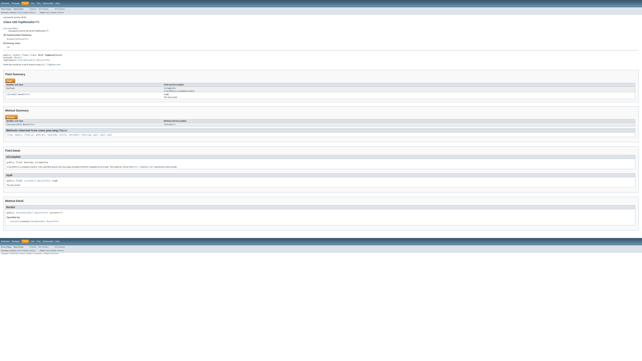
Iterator (11, 124)
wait (95, 135)
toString (86, 135)
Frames (33, 9)
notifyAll (74, 135)
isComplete (170, 88)
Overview (5, 3)
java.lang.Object (10, 28)
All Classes (60, 9)
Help (57, 3)
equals (18, 135)
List (9, 94)
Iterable (10, 39)
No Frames (43, 9)
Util (8, 47)
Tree (38, 3)
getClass (40, 135)
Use (32, 3)
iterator (168, 124)
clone (10, 135)
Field (19, 13)
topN (166, 94)
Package (16, 3)
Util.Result (19, 39)
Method (33, 13)
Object (18, 57)
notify (62, 135)
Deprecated (48, 3)
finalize (29, 135)
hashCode (52, 135)
